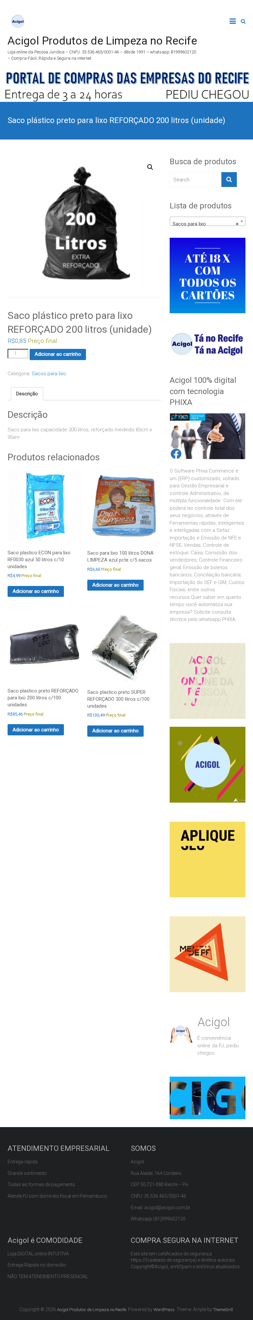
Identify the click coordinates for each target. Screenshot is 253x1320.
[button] (150, 167)
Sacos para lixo (49, 374)
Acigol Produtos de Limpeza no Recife (102, 40)
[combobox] (207, 221)
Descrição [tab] (27, 394)
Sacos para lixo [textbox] (206, 224)
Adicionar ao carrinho (58, 354)
